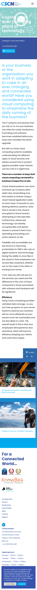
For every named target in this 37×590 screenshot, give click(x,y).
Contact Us (9, 51)
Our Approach (7, 499)
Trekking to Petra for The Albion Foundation (17, 431)
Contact (5, 514)
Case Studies (6, 508)
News (4, 511)
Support (5, 517)
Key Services (6, 505)
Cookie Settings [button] (10, 584)
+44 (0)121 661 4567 (9, 46)
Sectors (5, 502)
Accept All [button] (22, 584)
